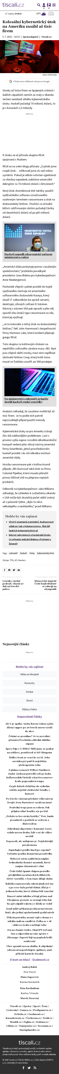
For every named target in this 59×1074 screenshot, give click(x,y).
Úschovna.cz (33, 1018)
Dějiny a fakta (29, 709)
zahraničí (13, 553)
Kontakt (11, 1063)
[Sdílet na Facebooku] (5, 570)
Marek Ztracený (29, 998)
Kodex (25, 1063)
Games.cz (25, 1010)
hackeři (23, 553)
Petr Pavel (30, 972)
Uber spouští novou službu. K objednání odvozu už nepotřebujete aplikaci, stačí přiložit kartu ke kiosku (29, 950)
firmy (32, 553)
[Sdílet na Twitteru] (14, 570)
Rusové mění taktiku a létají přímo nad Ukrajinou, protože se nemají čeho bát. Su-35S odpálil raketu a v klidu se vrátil (29, 900)
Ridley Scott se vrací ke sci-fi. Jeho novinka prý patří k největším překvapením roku (29, 761)
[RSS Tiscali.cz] (35, 1068)
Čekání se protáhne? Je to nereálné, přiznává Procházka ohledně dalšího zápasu (30, 740)
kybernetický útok (45, 553)
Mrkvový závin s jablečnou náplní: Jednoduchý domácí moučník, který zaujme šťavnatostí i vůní (29, 862)
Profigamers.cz (42, 1010)
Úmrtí (29, 700)
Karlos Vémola (29, 993)
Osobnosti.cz (36, 1014)
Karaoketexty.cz (15, 1018)
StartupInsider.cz (30, 1030)
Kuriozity (29, 683)
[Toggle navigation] (53, 5)
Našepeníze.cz (27, 1026)
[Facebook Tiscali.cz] (23, 1068)
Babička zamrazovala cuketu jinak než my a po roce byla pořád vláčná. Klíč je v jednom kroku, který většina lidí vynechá (29, 887)
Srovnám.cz (44, 1026)
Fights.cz (29, 1022)
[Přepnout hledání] (38, 5)
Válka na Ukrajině (29, 674)
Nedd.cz (47, 1018)
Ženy (45, 1006)
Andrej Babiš (29, 967)
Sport (36, 1006)
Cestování (12, 1010)
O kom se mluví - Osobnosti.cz (29, 960)
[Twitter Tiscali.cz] (29, 1068)
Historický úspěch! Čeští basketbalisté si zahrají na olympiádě (45, 585)
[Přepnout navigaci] (43, 5)
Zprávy (27, 1006)
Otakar (18, 13)
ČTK (12, 560)
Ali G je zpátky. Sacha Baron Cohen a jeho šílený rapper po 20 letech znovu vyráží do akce (29, 728)
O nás (18, 1063)
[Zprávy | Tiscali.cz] (13, 5)
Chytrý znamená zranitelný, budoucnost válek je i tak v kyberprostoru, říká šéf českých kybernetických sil (31, 526)
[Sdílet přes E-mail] (19, 570)
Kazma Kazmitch (29, 982)
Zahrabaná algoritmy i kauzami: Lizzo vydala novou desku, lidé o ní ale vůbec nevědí (29, 832)
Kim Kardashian (29, 988)
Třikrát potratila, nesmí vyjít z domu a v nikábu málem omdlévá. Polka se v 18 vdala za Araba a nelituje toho (29, 921)
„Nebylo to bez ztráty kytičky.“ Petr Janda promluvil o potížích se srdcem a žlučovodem (29, 820)
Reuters (22, 560)
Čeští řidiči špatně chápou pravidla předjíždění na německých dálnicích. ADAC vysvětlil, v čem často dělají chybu (29, 875)
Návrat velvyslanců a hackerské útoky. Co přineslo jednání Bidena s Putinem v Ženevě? (30, 539)
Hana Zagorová (29, 977)
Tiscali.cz (15, 1006)
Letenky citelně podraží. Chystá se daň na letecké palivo (13, 585)
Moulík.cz (16, 1022)
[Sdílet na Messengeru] (9, 570)
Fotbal (29, 691)
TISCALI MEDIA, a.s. (26, 1060)
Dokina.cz (42, 1022)
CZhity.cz (11, 1026)
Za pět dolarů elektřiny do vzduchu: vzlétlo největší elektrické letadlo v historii (29, 790)
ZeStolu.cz (20, 1014)
